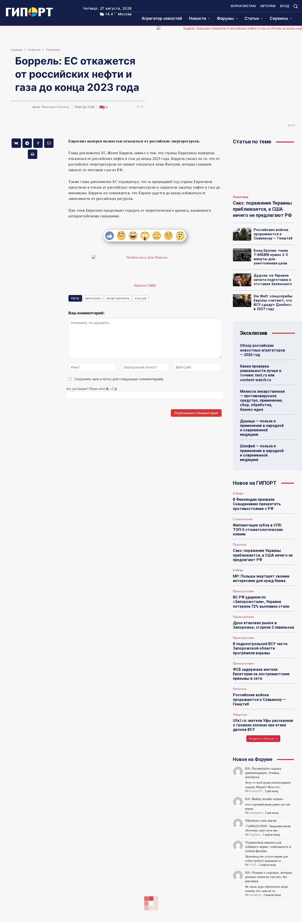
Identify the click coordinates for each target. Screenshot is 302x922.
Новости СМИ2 (145, 285)
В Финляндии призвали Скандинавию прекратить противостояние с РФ (257, 504)
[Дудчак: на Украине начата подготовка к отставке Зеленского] (242, 279)
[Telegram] (27, 143)
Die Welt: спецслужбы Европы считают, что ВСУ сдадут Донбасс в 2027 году (273, 302)
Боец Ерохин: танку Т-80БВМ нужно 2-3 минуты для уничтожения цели (271, 256)
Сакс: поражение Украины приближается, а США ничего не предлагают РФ (262, 209)
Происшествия (243, 591)
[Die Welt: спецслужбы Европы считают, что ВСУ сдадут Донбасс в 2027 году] (242, 300)
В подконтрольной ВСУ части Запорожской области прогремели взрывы (260, 648)
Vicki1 (252, 864)
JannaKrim (255, 895)
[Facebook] (38, 143)
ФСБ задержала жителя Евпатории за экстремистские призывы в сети (261, 674)
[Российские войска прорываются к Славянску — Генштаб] (242, 234)
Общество (240, 714)
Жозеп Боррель (118, 298)
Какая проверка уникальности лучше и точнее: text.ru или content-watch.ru (260, 373)
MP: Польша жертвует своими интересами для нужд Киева (261, 578)
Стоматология (243, 519)
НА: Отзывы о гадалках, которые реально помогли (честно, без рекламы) (268, 877)
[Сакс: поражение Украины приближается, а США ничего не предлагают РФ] (263, 171)
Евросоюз (93, 298)
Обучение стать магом (261, 820)
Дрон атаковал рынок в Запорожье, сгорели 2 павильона (263, 625)
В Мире (238, 493)
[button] (295, 6)
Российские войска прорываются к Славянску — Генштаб (273, 234)
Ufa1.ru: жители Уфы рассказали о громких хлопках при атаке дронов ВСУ (263, 725)
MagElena (254, 834)
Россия (140, 298)
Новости (34, 50)
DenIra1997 (256, 791)
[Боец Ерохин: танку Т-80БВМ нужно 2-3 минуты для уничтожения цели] (242, 254)
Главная (16, 50)
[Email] (49, 143)
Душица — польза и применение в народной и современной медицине (262, 428)
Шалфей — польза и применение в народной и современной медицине (262, 453)
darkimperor (256, 812)
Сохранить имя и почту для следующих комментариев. (119, 379)
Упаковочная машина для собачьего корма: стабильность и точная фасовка (268, 847)
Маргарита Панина (55, 107)
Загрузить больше (261, 738)
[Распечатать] (32, 154)
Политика (53, 50)
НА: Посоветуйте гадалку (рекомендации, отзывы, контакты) (263, 773)
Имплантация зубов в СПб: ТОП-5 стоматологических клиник (258, 529)
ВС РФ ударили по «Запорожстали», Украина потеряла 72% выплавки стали (261, 601)
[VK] (16, 143)
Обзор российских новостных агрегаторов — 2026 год (262, 350)
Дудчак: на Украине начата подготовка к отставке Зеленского (273, 279)
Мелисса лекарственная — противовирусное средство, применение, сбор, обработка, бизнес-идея (262, 400)
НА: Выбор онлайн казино (264, 799)
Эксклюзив (253, 333)
